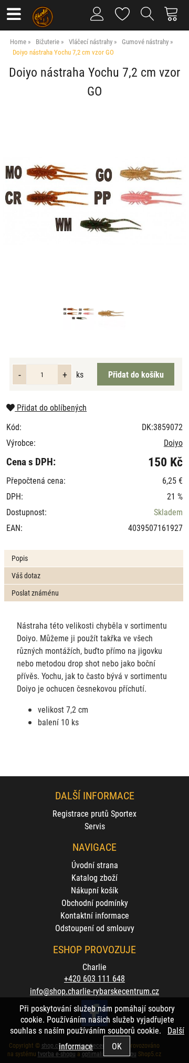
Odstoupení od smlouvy (94, 927)
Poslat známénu (35, 593)
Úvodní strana (94, 864)
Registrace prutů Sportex (94, 813)
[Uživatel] (122, 12)
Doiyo (173, 442)
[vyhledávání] (147, 18)
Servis (95, 825)
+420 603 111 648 (94, 978)
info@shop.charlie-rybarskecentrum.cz (94, 990)
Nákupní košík (94, 889)
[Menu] (13, 15)
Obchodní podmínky (94, 902)
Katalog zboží (94, 877)
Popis (20, 558)
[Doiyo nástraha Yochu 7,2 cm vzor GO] (94, 201)
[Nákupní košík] (174, 18)
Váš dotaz (26, 575)
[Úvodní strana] (43, 13)
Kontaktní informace (94, 915)
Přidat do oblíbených (51, 407)
